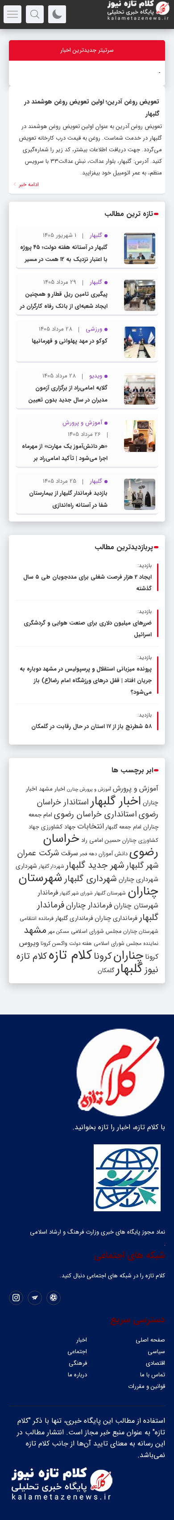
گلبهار (129, 969)
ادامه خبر (28, 184)
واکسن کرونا (54, 943)
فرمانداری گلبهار (74, 918)
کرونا (103, 956)
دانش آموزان (113, 853)
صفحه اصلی (150, 1340)
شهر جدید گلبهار (95, 865)
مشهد (35, 930)
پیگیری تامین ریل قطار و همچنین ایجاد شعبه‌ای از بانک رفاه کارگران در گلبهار (64, 306)
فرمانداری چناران (116, 918)
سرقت (69, 853)
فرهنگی (78, 1363)
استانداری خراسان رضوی (95, 814)
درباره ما (77, 1374)
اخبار (81, 1340)
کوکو (155, 73)
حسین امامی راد (100, 840)
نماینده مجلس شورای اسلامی (126, 943)
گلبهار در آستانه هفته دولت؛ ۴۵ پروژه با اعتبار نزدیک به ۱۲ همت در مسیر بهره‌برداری (64, 259)
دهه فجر (88, 854)
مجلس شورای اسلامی (96, 931)
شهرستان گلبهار (110, 893)
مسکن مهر (58, 932)
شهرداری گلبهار (90, 879)
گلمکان (106, 970)
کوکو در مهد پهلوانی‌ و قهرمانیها (70, 341)
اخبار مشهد (52, 789)
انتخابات (90, 826)
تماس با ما (152, 1374)
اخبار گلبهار (116, 801)
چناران (128, 955)
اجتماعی (77, 1351)
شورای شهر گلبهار (76, 893)
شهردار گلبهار (51, 866)
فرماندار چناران (89, 905)
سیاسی (156, 1351)
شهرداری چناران (138, 879)
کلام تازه (70, 955)
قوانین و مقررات (146, 1386)
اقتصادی (155, 1363)
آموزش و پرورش (135, 788)
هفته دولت (80, 944)
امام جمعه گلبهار (123, 827)
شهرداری (26, 866)
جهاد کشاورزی (58, 827)
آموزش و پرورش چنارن (89, 789)
